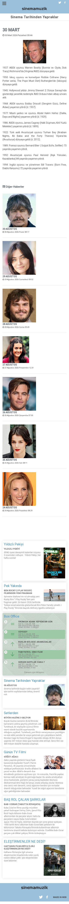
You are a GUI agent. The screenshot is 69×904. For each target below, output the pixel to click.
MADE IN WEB (59, 897)
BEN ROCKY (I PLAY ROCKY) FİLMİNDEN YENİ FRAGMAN (18, 591)
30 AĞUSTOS (10, 229)
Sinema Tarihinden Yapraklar (24, 681)
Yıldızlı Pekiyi (13, 544)
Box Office (11, 616)
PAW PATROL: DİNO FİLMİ (30, 652)
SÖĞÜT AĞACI (11, 756)
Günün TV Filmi (15, 752)
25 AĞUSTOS (10, 459)
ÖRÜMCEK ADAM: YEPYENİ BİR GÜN (35, 622)
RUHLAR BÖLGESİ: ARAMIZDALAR (34, 642)
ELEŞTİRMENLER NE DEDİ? (24, 841)
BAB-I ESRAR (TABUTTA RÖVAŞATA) (22, 804)
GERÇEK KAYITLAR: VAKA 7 (31, 662)
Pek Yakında (13, 586)
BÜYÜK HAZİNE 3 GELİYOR (17, 717)
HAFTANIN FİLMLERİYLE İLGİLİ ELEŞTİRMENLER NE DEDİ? (19, 847)
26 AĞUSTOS (10, 412)
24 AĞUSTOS (10, 507)
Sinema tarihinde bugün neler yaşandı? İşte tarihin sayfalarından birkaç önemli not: (22, 692)
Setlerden (11, 713)
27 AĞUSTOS (10, 364)
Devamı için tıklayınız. (34, 672)
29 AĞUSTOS (10, 276)
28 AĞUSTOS (10, 324)
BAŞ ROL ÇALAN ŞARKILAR (25, 800)
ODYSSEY (22, 632)
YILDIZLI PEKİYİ (12, 549)
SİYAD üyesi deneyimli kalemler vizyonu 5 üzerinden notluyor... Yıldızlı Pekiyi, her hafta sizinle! (22, 555)
